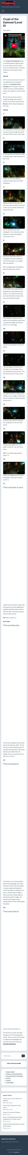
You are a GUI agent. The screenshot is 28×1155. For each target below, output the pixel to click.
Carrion (8, 1078)
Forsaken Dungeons (9, 1044)
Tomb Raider (10, 1082)
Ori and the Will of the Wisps (14, 1076)
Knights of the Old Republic (14, 1074)
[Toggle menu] (3, 11)
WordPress (16, 1152)
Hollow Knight (10, 1072)
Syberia (8, 1080)
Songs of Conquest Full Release (11, 1112)
